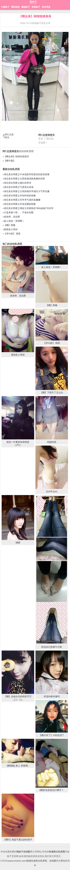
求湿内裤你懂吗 (52, 696)
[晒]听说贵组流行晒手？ (52, 790)
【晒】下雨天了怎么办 (51, 392)
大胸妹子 (5, 7)
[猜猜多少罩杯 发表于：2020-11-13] (17, 330)
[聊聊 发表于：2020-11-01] (17, 517)
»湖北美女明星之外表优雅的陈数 (19, 204)
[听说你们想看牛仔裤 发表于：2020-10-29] (51, 570)
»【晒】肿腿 (9, 225)
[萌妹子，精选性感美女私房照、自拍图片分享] (33, 4)
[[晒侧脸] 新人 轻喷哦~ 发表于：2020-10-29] (17, 751)
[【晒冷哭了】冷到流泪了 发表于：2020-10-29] (51, 716)
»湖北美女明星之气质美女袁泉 (18, 187)
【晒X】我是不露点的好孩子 (17, 839)
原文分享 (45, 23)
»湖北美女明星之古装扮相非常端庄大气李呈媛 (26, 191)
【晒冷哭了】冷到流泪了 (51, 735)
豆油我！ (43, 142)
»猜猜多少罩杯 (10, 229)
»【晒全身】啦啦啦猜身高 (16, 156)
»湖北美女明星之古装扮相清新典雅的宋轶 (24, 178)
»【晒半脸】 (9, 160)
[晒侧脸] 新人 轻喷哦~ (18, 765)
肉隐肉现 (51, 442)
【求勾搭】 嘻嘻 (51, 343)
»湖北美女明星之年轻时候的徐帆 (19, 195)
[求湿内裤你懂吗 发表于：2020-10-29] (51, 672)
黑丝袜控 (15, 7)
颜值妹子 (25, 7)
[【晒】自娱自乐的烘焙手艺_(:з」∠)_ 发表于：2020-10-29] (17, 672)
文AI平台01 (51, 491)
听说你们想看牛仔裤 (51, 647)
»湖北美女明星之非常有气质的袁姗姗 (21, 199)
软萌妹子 (36, 7)
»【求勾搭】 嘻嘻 (12, 233)
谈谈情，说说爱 (18, 295)
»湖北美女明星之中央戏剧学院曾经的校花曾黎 (26, 174)
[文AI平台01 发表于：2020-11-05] (51, 467)
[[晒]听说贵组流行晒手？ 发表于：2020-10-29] (51, 763)
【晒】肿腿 (51, 305)
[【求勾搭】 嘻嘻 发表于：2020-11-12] (51, 324)
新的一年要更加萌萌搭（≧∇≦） (18, 443)
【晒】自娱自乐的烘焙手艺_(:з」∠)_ (18, 698)
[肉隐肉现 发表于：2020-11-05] (51, 418)
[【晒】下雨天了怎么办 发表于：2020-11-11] (51, 368)
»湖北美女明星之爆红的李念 (17, 183)
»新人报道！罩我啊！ (13, 221)
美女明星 (46, 7)
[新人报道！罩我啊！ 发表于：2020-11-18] (51, 255)
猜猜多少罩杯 (18, 354)
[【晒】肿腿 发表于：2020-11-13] (51, 287)
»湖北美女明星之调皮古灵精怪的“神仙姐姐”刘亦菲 (28, 208)
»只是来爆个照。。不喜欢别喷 (18, 212)
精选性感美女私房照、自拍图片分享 (45, 860)
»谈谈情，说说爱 (11, 216)
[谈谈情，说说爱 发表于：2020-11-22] (17, 269)
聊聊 (18, 542)
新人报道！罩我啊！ (51, 267)
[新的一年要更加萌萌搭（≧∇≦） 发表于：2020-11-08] (17, 418)
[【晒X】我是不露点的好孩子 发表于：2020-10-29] (17, 815)
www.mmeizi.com (17, 860)
